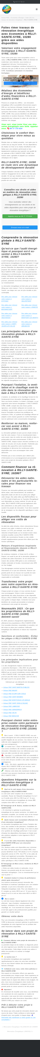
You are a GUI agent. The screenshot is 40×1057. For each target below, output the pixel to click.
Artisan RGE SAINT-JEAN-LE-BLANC (15, 703)
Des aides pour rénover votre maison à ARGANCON (29, 324)
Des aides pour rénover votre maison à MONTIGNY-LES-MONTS (29, 316)
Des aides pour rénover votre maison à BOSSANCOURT (9, 307)
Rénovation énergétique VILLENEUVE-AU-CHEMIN (21, 1027)
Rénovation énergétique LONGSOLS (19, 1031)
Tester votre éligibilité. (20, 83)
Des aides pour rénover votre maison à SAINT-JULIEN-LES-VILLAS (9, 324)
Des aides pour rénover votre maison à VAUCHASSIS (9, 316)
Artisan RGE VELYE (10, 713)
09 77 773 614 (16, 128)
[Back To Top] (35, 1052)
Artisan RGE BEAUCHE (11, 716)
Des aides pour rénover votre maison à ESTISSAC (9, 299)
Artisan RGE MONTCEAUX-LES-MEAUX (16, 700)
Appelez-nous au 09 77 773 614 (20, 216)
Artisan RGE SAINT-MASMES (13, 697)
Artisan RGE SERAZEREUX (12, 709)
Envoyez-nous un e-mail (20, 227)
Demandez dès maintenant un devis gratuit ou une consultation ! (18, 1018)
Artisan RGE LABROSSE (11, 706)
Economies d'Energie (17, 17)
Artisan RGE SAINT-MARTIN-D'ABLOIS (16, 687)
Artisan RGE (5, 17)
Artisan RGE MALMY (10, 690)
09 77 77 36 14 (19, 2)
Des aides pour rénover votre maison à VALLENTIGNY (29, 299)
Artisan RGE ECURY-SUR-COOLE (14, 693)
